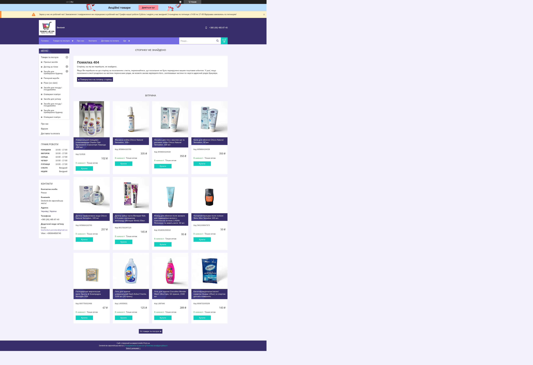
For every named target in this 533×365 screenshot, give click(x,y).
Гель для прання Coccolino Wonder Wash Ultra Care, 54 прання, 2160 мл (170, 293)
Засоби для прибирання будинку (53, 72)
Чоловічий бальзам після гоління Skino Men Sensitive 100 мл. (208, 217)
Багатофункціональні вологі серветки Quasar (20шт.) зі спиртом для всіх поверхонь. (209, 293)
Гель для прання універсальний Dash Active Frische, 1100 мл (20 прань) (131, 293)
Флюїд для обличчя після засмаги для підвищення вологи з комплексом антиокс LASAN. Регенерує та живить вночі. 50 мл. (169, 219)
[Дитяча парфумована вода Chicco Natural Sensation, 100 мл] (92, 195)
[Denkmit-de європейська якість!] (47, 27)
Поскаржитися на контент (135, 346)
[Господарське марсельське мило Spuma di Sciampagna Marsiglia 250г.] (92, 271)
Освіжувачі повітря (52, 94)
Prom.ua (146, 343)
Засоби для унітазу (52, 99)
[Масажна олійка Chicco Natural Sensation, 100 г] (131, 119)
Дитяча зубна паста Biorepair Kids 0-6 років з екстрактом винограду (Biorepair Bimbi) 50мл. (130, 218)
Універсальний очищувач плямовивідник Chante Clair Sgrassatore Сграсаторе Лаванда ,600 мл (91, 143)
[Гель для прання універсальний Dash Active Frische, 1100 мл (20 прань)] (131, 271)
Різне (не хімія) (50, 83)
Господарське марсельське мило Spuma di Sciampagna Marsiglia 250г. (88, 293)
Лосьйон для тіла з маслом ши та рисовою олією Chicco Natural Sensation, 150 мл (169, 142)
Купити (84, 168)
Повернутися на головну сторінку (96, 79)
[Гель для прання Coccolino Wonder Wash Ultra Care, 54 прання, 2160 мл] (170, 271)
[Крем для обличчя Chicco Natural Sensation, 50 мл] (209, 119)
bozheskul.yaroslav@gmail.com (55, 230)
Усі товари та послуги (149, 331)
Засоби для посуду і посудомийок (53, 88)
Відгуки (44, 128)
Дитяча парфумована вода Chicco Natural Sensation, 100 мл (91, 217)
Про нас (80, 41)
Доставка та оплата (110, 41)
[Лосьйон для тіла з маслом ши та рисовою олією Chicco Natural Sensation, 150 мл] (170, 119)
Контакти (93, 41)
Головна (45, 41)
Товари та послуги (61, 41)
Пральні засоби (51, 62)
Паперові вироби (51, 78)
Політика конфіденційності (157, 346)
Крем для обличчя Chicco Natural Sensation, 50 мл (208, 141)
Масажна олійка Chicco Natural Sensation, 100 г (129, 141)
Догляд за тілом (51, 67)
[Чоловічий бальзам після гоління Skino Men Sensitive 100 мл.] (209, 195)
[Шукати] (217, 40)
